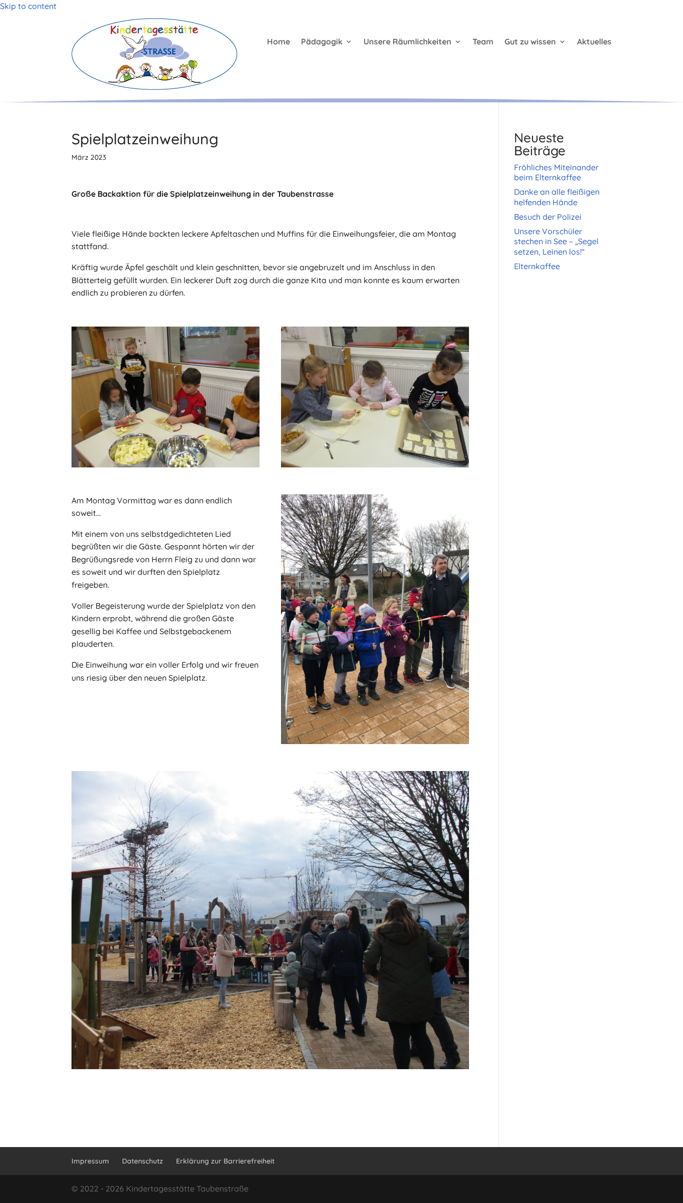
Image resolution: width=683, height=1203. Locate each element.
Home (278, 41)
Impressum (90, 1161)
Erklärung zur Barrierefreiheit (225, 1161)
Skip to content (28, 6)
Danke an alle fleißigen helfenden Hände (557, 197)
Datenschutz (142, 1161)
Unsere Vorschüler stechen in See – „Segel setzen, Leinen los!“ (556, 241)
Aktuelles (594, 41)
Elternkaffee (537, 266)
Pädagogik (321, 41)
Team (483, 41)
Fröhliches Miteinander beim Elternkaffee (556, 172)
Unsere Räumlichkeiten (408, 41)
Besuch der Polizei (548, 217)
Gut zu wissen (530, 41)
